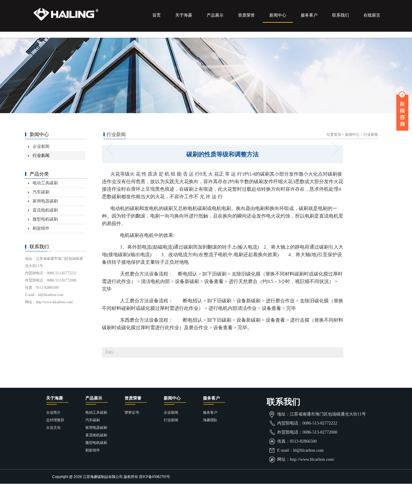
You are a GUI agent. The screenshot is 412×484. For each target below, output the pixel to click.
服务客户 (309, 15)
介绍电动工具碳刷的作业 (112, 149)
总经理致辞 (55, 420)
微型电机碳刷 (45, 219)
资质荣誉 (246, 15)
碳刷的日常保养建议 (333, 149)
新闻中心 (277, 15)
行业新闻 (370, 134)
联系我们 (340, 15)
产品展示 (215, 15)
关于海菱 (183, 15)
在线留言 (371, 15)
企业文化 (53, 427)
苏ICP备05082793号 (154, 477)
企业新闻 (41, 146)
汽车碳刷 (41, 192)
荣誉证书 (132, 412)
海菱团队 (210, 420)
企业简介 (53, 412)
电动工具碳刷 (45, 183)
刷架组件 (41, 228)
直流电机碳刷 (45, 210)
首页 (156, 15)
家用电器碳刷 (45, 201)
